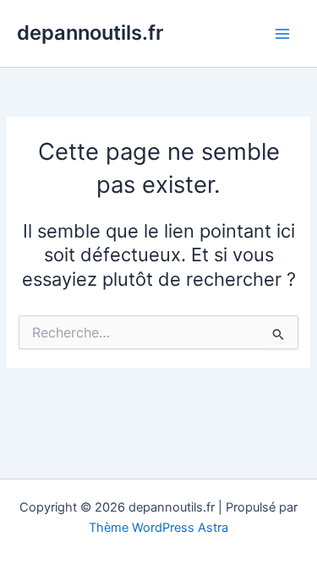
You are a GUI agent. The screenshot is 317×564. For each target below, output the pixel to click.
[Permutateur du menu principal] (282, 34)
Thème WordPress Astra (158, 527)
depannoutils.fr (90, 32)
